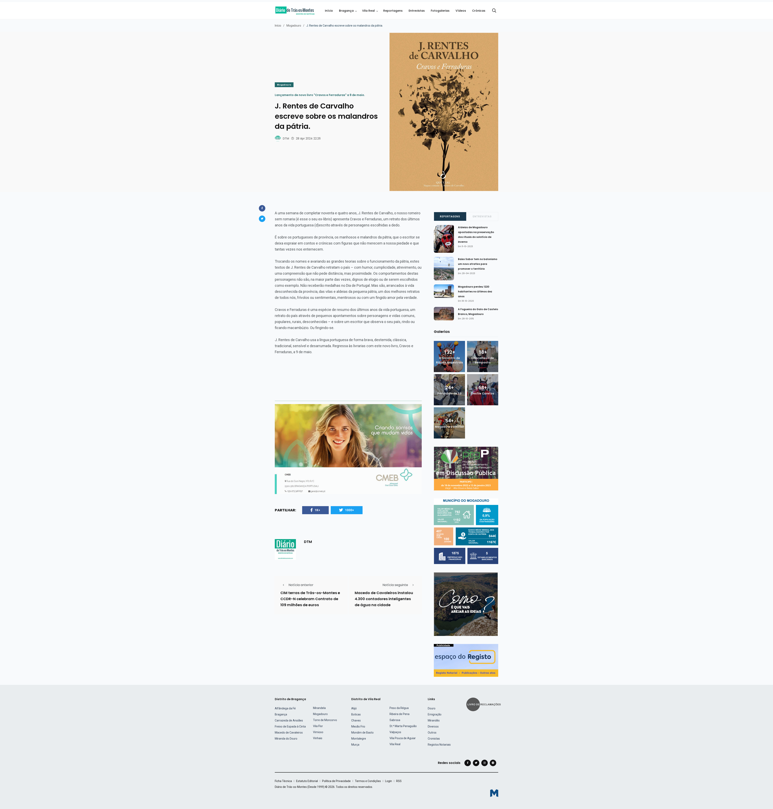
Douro (431, 708)
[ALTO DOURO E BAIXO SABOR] (466, 468)
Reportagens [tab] (450, 216)
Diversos (433, 726)
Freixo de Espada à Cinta (290, 726)
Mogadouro (293, 25)
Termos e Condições (368, 781)
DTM (286, 138)
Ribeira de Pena (399, 714)
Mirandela (319, 708)
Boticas (356, 714)
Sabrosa (395, 720)
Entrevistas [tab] (482, 216)
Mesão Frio (358, 726)
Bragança (346, 11)
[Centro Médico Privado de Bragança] (348, 449)
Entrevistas (417, 11)
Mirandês (434, 720)
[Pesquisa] (494, 10)
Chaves (356, 720)
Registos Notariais (439, 744)
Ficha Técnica (283, 781)
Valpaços (395, 732)
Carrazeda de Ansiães (289, 720)
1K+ (317, 510)
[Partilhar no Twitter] (262, 219)
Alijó (354, 708)
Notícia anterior (300, 585)
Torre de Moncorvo (325, 720)
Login (388, 781)
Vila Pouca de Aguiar (403, 738)
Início (329, 11)
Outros (432, 732)
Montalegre (358, 738)
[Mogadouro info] (466, 531)
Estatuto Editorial (307, 781)
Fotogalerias (440, 11)
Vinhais (317, 738)
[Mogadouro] (466, 604)
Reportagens (393, 11)
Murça (355, 744)
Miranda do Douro (286, 738)
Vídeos (461, 11)
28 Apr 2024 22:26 (308, 138)
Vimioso (318, 732)
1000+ (349, 510)
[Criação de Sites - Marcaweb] (494, 793)
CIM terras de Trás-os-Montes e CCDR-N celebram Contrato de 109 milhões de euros (310, 599)
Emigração (434, 714)
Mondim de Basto (362, 732)
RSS (399, 781)
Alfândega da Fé (285, 708)
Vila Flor (318, 726)
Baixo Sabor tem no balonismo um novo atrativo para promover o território (477, 263)
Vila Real (368, 11)
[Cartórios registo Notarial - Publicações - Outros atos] (466, 660)
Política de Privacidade (336, 781)
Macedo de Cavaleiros (289, 732)
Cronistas (434, 738)
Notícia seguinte (395, 585)
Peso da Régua (399, 708)
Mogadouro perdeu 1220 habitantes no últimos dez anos (475, 291)
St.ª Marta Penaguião (403, 726)
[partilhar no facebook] (262, 208)
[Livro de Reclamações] (484, 704)
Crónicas (478, 11)
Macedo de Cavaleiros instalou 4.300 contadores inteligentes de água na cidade (384, 599)
